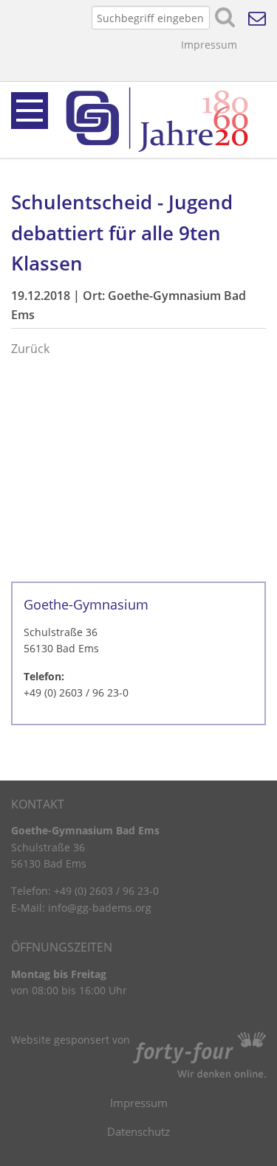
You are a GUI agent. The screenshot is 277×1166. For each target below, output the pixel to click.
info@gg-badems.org (99, 908)
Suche (225, 17)
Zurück (30, 349)
